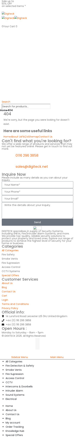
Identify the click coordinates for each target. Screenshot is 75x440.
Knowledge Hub (15, 431)
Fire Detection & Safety (20, 365)
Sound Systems (15, 395)
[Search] (52, 106)
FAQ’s (25, 136)
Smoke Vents (14, 370)
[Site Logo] (8, 13)
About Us (16, 136)
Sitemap (33, 136)
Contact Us (45, 136)
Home (7, 136)
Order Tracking (15, 427)
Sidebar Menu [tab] (19, 357)
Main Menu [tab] (57, 357)
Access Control (15, 378)
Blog (8, 418)
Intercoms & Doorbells (19, 386)
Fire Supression (15, 374)
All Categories (14, 361)
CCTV (9, 382)
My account (13, 422)
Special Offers (14, 435)
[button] (6, 101)
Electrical (11, 399)
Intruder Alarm (14, 390)
